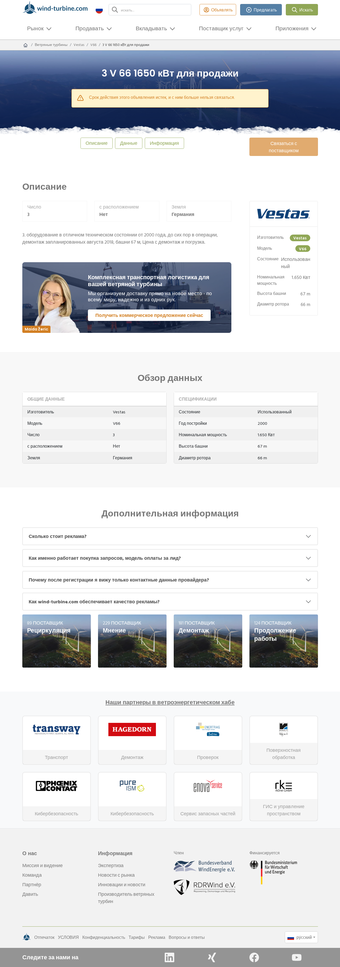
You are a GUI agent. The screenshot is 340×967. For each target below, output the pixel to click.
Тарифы (137, 937)
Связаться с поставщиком (284, 147)
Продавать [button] (89, 28)
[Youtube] (296, 957)
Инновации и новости (121, 884)
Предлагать (265, 9)
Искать (306, 9)
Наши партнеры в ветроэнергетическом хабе (170, 702)
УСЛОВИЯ (68, 937)
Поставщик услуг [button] (221, 28)
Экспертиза (111, 865)
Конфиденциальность (103, 937)
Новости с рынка (116, 875)
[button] (99, 10)
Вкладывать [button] (151, 28)
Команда (32, 875)
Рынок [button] (35, 28)
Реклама (156, 937)
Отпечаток (44, 937)
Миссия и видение (42, 865)
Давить (30, 894)
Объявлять (222, 9)
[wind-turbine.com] (25, 45)
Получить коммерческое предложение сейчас (149, 315)
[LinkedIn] (169, 957)
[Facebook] (254, 957)
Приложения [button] (291, 28)
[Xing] (212, 957)
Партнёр (31, 884)
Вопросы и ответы (187, 937)
